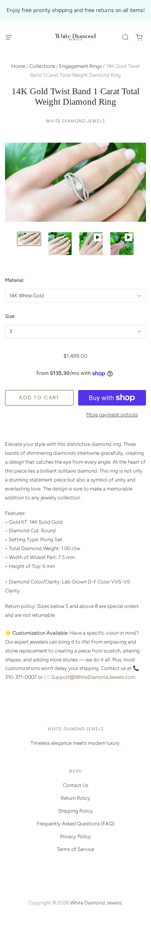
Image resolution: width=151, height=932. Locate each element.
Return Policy (75, 798)
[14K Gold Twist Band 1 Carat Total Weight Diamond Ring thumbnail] (29, 238)
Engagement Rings (80, 66)
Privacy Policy (75, 836)
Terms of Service (75, 849)
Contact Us (75, 785)
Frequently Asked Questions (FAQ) (75, 824)
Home (18, 66)
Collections (42, 66)
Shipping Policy (75, 811)
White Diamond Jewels (75, 121)
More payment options (112, 415)
